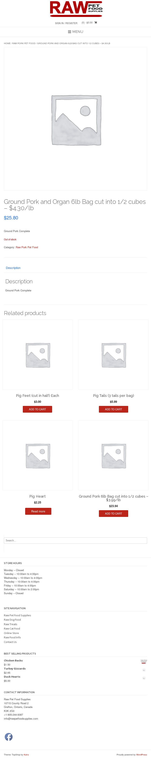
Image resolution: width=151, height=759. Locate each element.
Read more (38, 511)
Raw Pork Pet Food (23, 43)
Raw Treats (10, 624)
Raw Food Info (12, 637)
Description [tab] (13, 268)
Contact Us (10, 642)
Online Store (11, 633)
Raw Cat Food (12, 628)
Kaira (26, 754)
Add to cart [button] (37, 409)
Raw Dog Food (12, 619)
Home (7, 43)
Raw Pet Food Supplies (17, 615)
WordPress (141, 754)
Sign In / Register (66, 22)
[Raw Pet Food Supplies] (75, 9)
